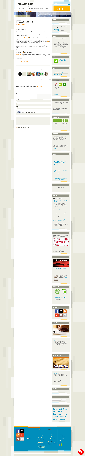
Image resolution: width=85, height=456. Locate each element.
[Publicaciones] (61, 266)
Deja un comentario (21, 24)
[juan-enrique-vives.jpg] (29, 75)
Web (17, 106)
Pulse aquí (65, 51)
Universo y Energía (57, 373)
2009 (27, 61)
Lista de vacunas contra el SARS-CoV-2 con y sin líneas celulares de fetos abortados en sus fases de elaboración (61, 249)
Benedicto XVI (31, 32)
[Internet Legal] (65, 86)
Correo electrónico (20, 102)
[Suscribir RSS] (65, 311)
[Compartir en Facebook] (57, 311)
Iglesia (48, 41)
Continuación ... (56, 141)
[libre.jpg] (38, 75)
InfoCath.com (24, 4)
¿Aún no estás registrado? (58, 72)
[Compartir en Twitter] (61, 311)
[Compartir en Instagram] (61, 315)
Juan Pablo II (62, 414)
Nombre (18, 99)
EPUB (65, 279)
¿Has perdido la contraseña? (58, 74)
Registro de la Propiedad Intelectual (60, 268)
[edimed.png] (20, 75)
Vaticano (37, 64)
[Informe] (60, 445)
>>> (59, 109)
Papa (28, 32)
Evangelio (59, 411)
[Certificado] (57, 293)
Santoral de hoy (56, 29)
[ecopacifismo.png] (42, 75)
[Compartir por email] (65, 315)
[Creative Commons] (60, 86)
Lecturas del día (56, 30)
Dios (16, 29)
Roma (64, 416)
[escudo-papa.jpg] (33, 75)
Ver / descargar (56, 94)
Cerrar (54, 111)
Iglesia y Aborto (56, 340)
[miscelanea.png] (24, 75)
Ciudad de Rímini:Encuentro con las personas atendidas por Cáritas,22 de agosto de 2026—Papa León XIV (60, 178)
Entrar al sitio (56, 71)
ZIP (67, 279)
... (60, 216)
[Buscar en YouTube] (57, 315)
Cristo (21, 55)
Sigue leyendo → (39, 86)
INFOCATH (23, 61)
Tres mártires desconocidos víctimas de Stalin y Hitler (24, 11)
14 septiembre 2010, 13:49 (21, 82)
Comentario (18, 116)
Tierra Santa (56, 419)
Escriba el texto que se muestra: (28, 112)
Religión (60, 416)
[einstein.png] (46, 75)
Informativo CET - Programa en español (60, 189)
